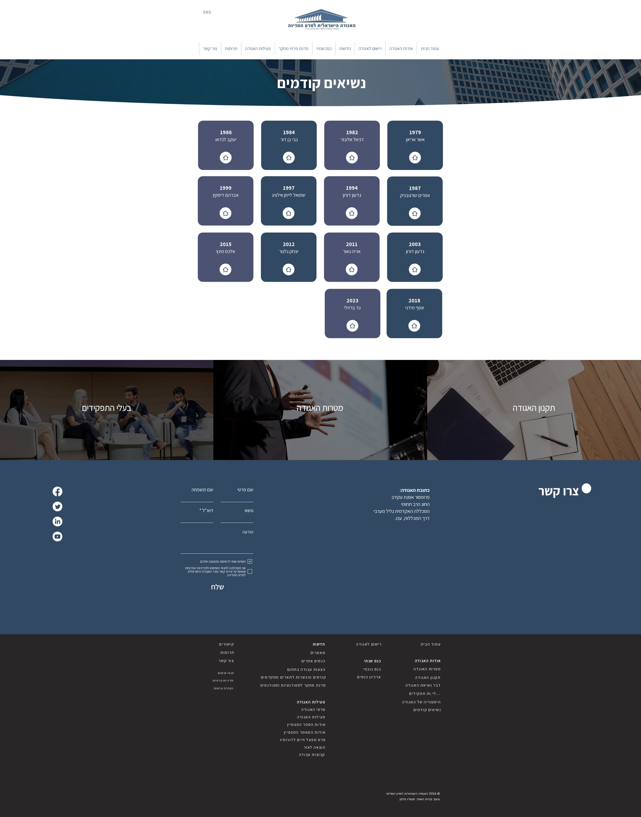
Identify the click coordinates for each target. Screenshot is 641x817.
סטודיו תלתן (407, 799)
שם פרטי (245, 489)
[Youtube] (57, 536)
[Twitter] (57, 506)
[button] (401, 48)
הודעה (247, 532)
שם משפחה (202, 489)
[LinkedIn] (57, 521)
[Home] (226, 157)
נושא (249, 510)
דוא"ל (207, 510)
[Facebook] (57, 491)
